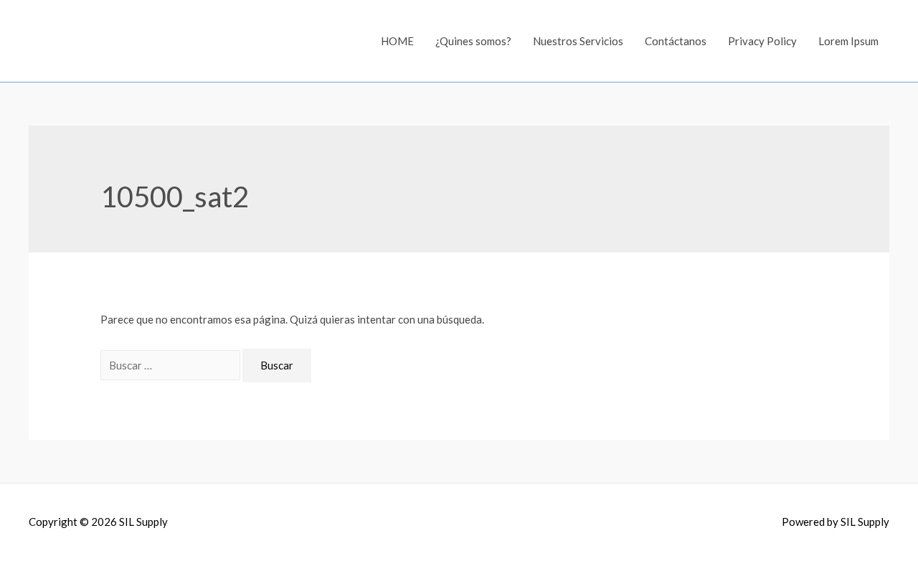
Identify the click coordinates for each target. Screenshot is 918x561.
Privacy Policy (762, 40)
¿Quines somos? (473, 40)
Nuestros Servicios (578, 40)
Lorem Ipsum (848, 40)
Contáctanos (675, 40)
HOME (397, 40)
